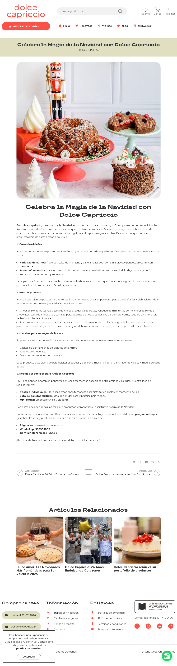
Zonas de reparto (64, 624)
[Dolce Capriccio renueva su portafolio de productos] (137, 540)
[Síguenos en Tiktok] (170, 626)
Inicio (81, 49)
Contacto (59, 629)
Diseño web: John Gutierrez (158, 651)
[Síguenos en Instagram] (148, 626)
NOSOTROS (86, 26)
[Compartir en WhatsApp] (152, 461)
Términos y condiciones (112, 624)
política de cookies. (29, 648)
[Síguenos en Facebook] (137, 626)
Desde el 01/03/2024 (23, 626)
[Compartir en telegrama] (146, 462)
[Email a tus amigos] (159, 461)
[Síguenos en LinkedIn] (159, 626)
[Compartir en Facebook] (140, 462)
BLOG (125, 26)
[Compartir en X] (134, 462)
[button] (167, 656)
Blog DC (93, 49)
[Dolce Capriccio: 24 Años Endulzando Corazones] (88, 540)
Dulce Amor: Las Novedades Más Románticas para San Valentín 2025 (38, 570)
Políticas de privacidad (111, 612)
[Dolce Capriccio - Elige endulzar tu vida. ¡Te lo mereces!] (26, 11)
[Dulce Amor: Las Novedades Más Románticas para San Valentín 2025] (39, 540)
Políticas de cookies (110, 618)
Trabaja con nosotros (66, 612)
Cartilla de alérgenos (66, 618)
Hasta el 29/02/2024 (23, 615)
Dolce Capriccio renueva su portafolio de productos (135, 568)
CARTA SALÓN (145, 26)
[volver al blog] (88, 472)
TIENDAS (107, 26)
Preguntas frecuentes (111, 629)
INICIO (66, 26)
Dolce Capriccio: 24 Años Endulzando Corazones (84, 568)
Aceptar (29, 656)
